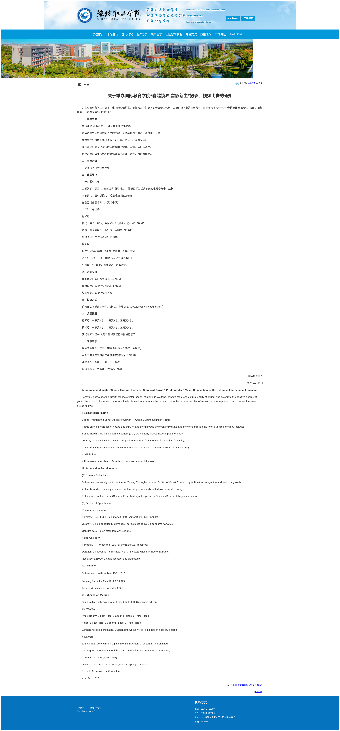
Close (258, 691)
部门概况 (127, 34)
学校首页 (98, 34)
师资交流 (191, 34)
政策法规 (205, 34)
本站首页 (112, 34)
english (236, 34)
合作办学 (141, 34)
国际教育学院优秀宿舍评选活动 (248, 685)
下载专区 (220, 34)
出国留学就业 (173, 34)
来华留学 (156, 34)
